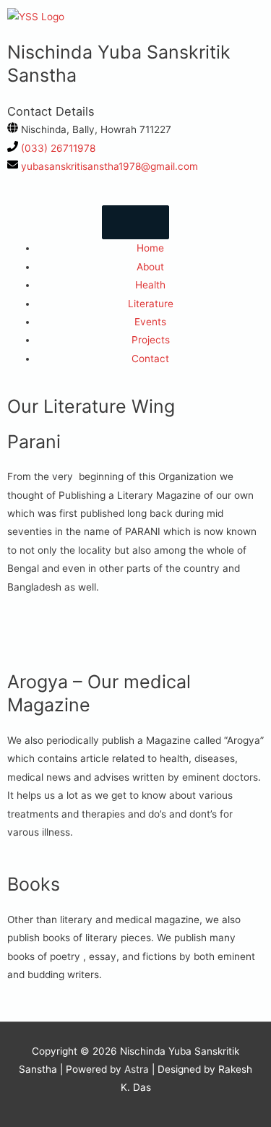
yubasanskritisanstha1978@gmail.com (109, 166)
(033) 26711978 (58, 148)
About (150, 267)
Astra (136, 1069)
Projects (151, 340)
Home (150, 248)
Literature (150, 303)
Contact (150, 358)
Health (150, 285)
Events (150, 321)
